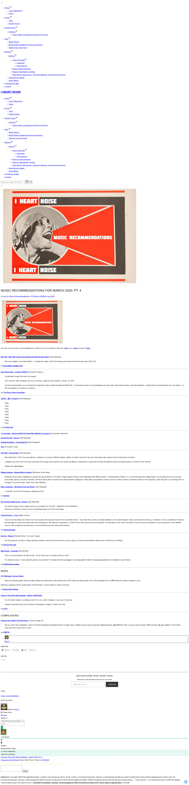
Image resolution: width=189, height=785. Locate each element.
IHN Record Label (12, 84)
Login (4, 715)
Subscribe (112, 684)
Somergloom (22, 66)
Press (11, 14)
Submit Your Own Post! (18, 48)
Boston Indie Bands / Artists (24, 72)
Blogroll (8, 52)
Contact (8, 86)
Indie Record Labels (17, 78)
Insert (25, 771)
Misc (6, 39)
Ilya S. (5, 296)
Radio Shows (14, 42)
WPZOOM (45, 760)
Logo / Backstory (15, 11)
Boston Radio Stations (22, 69)
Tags (11, 21)
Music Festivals (19, 60)
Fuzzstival (21, 63)
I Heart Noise (11, 91)
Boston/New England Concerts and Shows (26, 45)
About (7, 8)
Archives (12, 32)
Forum (7, 18)
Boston (12, 56)
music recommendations (10, 696)
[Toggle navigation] (1, 2)
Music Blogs (13, 81)
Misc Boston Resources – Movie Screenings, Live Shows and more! (39, 75)
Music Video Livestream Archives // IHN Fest (30, 35)
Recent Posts (14, 24)
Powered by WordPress (10, 760)
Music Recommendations (19, 296)
